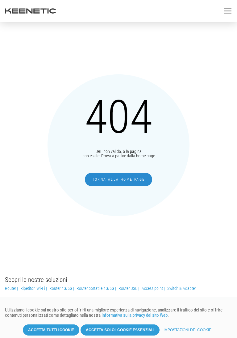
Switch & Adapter (181, 288)
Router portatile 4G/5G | (96, 288)
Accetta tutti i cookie (51, 330)
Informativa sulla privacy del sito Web (135, 315)
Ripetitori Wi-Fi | (33, 288)
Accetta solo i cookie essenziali (120, 330)
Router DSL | (128, 288)
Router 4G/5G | (61, 288)
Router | (11, 288)
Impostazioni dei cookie (187, 330)
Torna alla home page (118, 179)
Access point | (153, 288)
